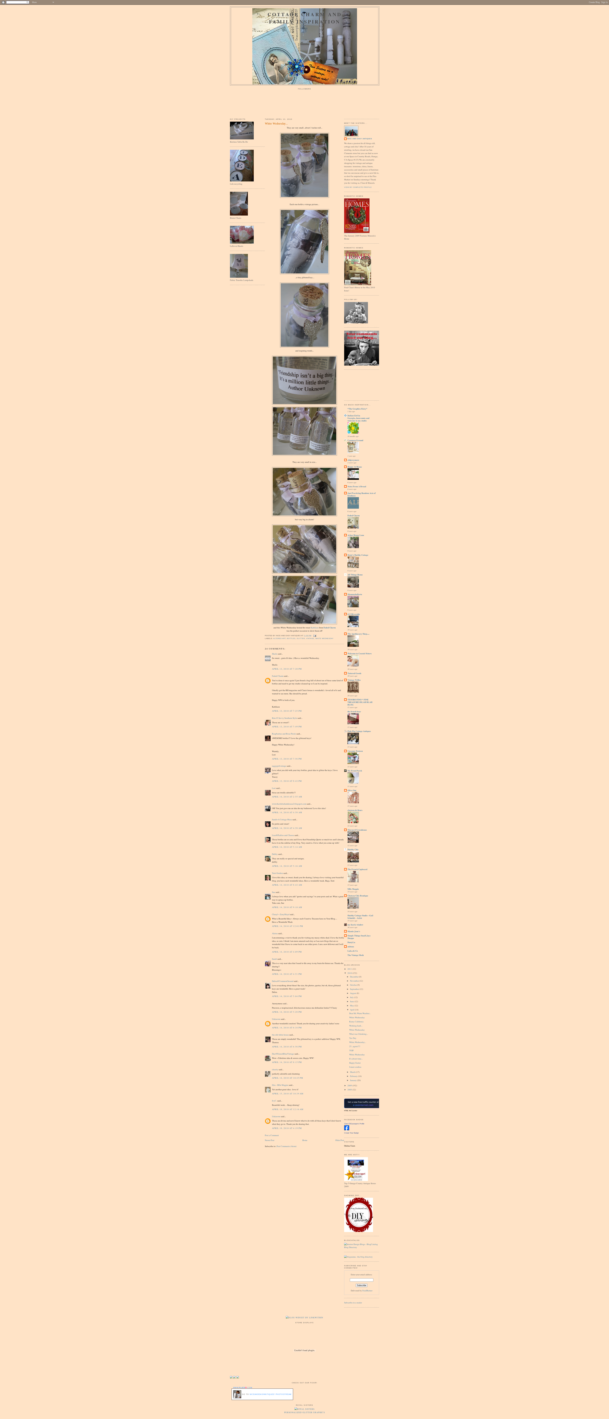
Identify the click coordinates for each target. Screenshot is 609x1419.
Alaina (275, 933)
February (354, 1076)
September (355, 989)
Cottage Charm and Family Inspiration (305, 18)
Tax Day (352, 1038)
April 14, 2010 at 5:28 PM (287, 1011)
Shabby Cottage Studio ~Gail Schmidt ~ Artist (360, 916)
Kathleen (315, 627)
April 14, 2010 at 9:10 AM (287, 907)
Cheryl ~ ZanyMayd (280, 914)
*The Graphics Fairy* (357, 408)
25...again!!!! (354, 1046)
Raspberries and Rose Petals (284, 733)
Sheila (274, 653)
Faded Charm (330, 627)
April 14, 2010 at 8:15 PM (287, 1062)
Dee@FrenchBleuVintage (283, 1053)
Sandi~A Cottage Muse (282, 819)
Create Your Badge (351, 1133)
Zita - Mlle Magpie (280, 1085)
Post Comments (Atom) (286, 1146)
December (354, 976)
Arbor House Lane (355, 535)
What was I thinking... (358, 1033)
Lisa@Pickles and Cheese (283, 835)
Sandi (274, 958)
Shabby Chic (353, 849)
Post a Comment (272, 1135)
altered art (279, 638)
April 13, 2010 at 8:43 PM (287, 781)
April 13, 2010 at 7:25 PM (287, 710)
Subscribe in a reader (353, 1302)
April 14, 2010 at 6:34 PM (287, 1027)
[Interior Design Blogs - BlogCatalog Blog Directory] (361, 1247)
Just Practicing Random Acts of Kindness (361, 494)
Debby (275, 854)
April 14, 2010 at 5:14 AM (287, 847)
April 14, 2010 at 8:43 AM (287, 884)
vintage (310, 638)
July (352, 997)
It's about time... (356, 1058)
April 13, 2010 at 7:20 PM (287, 668)
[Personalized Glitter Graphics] (305, 1409)
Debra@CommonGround (282, 981)
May (352, 1005)
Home (304, 1140)
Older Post (339, 1140)
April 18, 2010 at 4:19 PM (287, 1128)
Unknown (276, 1019)
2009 (349, 1085)
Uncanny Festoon (355, 750)
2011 (349, 968)
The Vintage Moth (355, 955)
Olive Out (351, 790)
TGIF (351, 1050)
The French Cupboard (357, 869)
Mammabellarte (354, 594)
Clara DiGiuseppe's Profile (354, 1124)
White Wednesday (357, 1017)
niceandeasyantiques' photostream (270, 1394)
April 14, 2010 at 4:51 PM (287, 974)
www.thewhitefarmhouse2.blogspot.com (289, 803)
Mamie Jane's (353, 931)
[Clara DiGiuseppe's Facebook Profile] (346, 1129)
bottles (291, 638)
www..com (242, 1388)
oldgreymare (353, 459)
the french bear (354, 711)
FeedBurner (367, 1290)
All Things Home (355, 574)
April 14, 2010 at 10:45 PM (287, 1077)
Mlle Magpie (353, 888)
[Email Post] (314, 635)
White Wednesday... (276, 123)
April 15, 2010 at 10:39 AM (288, 1093)
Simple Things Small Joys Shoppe (358, 937)
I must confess (355, 1066)
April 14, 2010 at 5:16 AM (287, 866)
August (353, 993)
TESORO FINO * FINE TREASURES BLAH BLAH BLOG (359, 702)
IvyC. (274, 1100)
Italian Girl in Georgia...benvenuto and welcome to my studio (358, 418)
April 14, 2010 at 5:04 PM (287, 996)
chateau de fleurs (354, 810)
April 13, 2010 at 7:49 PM (287, 726)
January (353, 1080)
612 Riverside (353, 614)
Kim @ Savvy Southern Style (284, 718)
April (352, 1009)
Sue (273, 892)
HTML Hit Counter (350, 1110)
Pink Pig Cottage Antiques (359, 731)
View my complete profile (358, 187)
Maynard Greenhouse (357, 829)
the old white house (280, 1034)
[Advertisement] (358, 385)
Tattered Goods (354, 673)
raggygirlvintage (279, 765)
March (353, 1072)
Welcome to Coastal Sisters (359, 653)
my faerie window (355, 924)
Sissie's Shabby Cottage (357, 554)
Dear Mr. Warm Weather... (360, 1013)
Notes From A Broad (356, 486)
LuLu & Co (352, 950)
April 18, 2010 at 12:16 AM (288, 1109)
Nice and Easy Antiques (359, 139)
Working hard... (355, 1025)
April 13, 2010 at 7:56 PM (287, 758)
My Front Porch (354, 770)
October (353, 984)
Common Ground (355, 440)
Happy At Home (354, 466)
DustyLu (351, 942)
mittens (350, 946)
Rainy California (356, 1021)
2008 (349, 1089)
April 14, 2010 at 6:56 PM (287, 1046)
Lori (274, 788)
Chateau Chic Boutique (357, 895)
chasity (275, 1069)
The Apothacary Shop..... (358, 633)
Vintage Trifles (354, 679)
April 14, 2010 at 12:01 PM (287, 926)
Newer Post (269, 1140)
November (354, 980)
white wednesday (324, 638)
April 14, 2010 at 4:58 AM (287, 812)
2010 (349, 973)
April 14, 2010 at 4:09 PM (287, 951)
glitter (301, 638)
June (352, 1001)
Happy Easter (355, 1062)
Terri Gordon (277, 873)
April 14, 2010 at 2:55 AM (287, 796)
